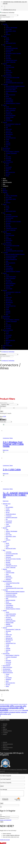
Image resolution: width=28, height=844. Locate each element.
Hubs (7, 93)
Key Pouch (8, 112)
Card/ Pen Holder (10, 67)
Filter (2, 411)
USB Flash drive (9, 101)
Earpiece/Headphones (11, 91)
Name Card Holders (10, 115)
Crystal (7, 39)
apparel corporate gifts (14, 704)
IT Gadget (5, 84)
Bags (4, 45)
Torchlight (8, 160)
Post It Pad (8, 158)
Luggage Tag (9, 113)
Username (2, 816)
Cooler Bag (8, 46)
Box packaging (9, 507)
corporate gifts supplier (12, 709)
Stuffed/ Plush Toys (11, 138)
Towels (7, 139)
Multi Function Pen (10, 172)
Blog (4, 184)
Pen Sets (8, 174)
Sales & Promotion (7, 182)
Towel (7, 524)
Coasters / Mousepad (11, 153)
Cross (7, 165)
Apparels (5, 24)
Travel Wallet (9, 120)
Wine (7, 146)
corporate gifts (7, 706)
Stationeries (9, 522)
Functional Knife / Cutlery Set (13, 124)
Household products (11, 514)
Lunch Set (8, 131)
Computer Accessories (11, 88)
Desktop (5, 63)
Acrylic (7, 38)
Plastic (7, 175)
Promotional (9, 521)
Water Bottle (9, 81)
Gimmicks (8, 125)
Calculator (8, 65)
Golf (7, 127)
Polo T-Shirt (9, 29)
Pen (7, 519)
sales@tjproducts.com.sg (9, 9)
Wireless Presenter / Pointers (13, 103)
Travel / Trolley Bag (10, 62)
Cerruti (7, 163)
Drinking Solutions (7, 76)
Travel (7, 141)
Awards (4, 36)
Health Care (9, 129)
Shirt (7, 32)
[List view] (5, 420)
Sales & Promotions (8, 747)
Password (2, 818)
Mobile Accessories (10, 94)
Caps (7, 26)
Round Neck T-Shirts (11, 31)
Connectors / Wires (11, 89)
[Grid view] (1, 420)
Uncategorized (6, 669)
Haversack (8, 51)
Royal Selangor (6, 148)
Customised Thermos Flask (12, 77)
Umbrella (8, 143)
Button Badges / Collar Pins (12, 151)
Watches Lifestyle (7, 671)
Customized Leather (11, 108)
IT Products (8, 515)
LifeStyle (5, 122)
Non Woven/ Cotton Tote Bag (13, 53)
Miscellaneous (9, 134)
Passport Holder (9, 117)
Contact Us (5, 186)
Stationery (8, 74)
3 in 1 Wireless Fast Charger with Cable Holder (13, 444)
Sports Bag (8, 58)
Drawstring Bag (9, 50)
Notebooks (8, 70)
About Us (5, 180)
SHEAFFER (8, 119)
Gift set (7, 512)
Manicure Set (9, 132)
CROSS (7, 107)
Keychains (8, 156)
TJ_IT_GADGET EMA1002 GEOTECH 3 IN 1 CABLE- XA (15, 494)
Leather (5, 105)
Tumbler (8, 79)
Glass (7, 41)
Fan (7, 155)
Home (4, 178)
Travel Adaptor (9, 100)
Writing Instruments (8, 162)
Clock (7, 69)
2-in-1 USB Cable (12, 469)
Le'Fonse (8, 533)
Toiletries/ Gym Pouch (11, 60)
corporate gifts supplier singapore (15, 710)
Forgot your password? (5, 820)
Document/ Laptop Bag (12, 48)
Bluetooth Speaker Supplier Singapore (15, 86)
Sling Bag (8, 57)
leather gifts (7, 714)
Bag (7, 505)
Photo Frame (9, 72)
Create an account (5, 839)
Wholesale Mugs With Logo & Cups (14, 82)
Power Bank (8, 98)
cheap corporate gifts (23, 704)
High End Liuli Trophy (11, 43)
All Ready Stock (6, 503)
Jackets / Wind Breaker (11, 27)
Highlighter (8, 169)
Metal (7, 170)
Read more (5, 450)
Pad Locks (8, 136)
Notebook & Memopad (11, 517)
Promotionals (6, 150)
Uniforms (8, 34)
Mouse (7, 96)
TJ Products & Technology (15, 769)
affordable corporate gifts (5, 704)
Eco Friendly (9, 167)
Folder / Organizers (10, 110)
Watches (8, 144)
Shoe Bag (8, 55)
